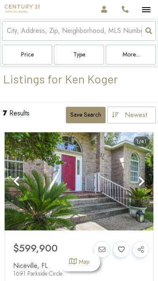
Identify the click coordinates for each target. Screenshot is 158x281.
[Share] (140, 249)
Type (79, 54)
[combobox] (8, 31)
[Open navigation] (146, 9)
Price (27, 54)
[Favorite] (121, 249)
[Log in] (103, 9)
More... (131, 54)
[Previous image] (16, 181)
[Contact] (102, 249)
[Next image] (141, 181)
